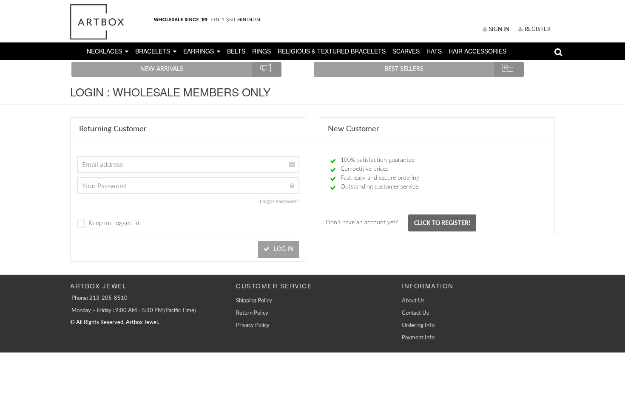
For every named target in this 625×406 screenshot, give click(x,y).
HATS (434, 51)
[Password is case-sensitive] (188, 185)
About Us (413, 301)
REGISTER (538, 29)
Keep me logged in (113, 223)
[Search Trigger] (558, 54)
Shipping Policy (254, 301)
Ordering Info (418, 325)
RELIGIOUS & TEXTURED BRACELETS (332, 51)
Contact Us (415, 313)
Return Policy (252, 313)
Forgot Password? (279, 201)
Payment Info (418, 338)
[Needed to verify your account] (188, 164)
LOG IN (283, 249)
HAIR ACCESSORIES (477, 51)
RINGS (261, 51)
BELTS (236, 51)
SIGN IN (499, 29)
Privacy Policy (253, 325)
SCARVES (406, 51)
